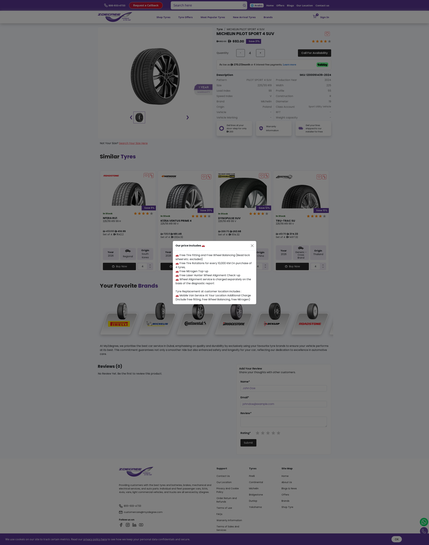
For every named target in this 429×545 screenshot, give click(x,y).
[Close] (252, 245)
